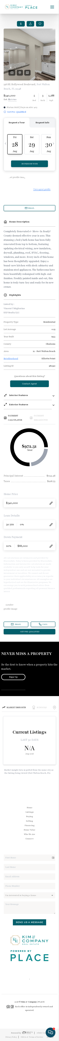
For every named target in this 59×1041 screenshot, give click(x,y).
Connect (29, 838)
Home (29, 807)
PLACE (41, 1002)
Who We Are (29, 834)
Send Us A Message (29, 922)
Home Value (29, 830)
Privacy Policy (11, 1037)
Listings (30, 812)
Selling (29, 821)
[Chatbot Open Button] (50, 1032)
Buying (29, 816)
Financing (29, 825)
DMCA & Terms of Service (32, 1037)
